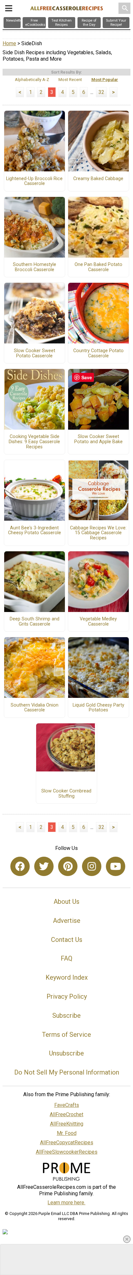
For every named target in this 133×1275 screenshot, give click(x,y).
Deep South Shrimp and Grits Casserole (34, 622)
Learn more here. (66, 1202)
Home (9, 43)
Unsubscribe (66, 1053)
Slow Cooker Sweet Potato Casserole (34, 353)
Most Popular (104, 79)
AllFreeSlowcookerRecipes (66, 1152)
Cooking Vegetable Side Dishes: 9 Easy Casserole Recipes (34, 442)
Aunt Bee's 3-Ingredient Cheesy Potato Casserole (34, 530)
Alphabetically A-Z (32, 79)
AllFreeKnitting (66, 1124)
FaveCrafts (66, 1105)
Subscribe (66, 1015)
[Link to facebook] (20, 866)
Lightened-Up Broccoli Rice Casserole (34, 181)
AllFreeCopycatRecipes (66, 1142)
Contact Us (66, 940)
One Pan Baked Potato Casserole (98, 267)
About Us (66, 901)
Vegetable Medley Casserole (98, 622)
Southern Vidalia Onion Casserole (34, 708)
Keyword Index (67, 977)
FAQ (66, 958)
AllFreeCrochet (66, 1114)
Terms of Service (66, 1034)
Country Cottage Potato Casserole (98, 353)
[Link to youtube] (115, 866)
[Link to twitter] (44, 866)
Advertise (66, 920)
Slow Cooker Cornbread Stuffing (66, 794)
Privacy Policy (66, 996)
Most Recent (70, 79)
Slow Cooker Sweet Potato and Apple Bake (98, 439)
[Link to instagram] (91, 866)
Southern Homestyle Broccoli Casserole (34, 267)
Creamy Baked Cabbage (98, 178)
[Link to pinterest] (67, 866)
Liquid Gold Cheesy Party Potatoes (98, 708)
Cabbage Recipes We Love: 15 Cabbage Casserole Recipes (98, 533)
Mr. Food (67, 1133)
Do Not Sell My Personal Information (66, 1072)
